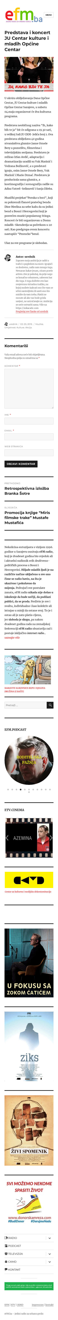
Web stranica (14, 446)
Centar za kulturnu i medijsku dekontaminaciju (28, 891)
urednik (13, 324)
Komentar (12, 366)
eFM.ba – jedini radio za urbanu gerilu (24, 1313)
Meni (49, 15)
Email (9, 430)
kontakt (49, 1305)
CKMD (20, 1305)
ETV (13, 1305)
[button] (6, 838)
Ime (8, 414)
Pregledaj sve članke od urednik (32, 311)
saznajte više (12, 637)
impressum (38, 1305)
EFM (7, 1305)
